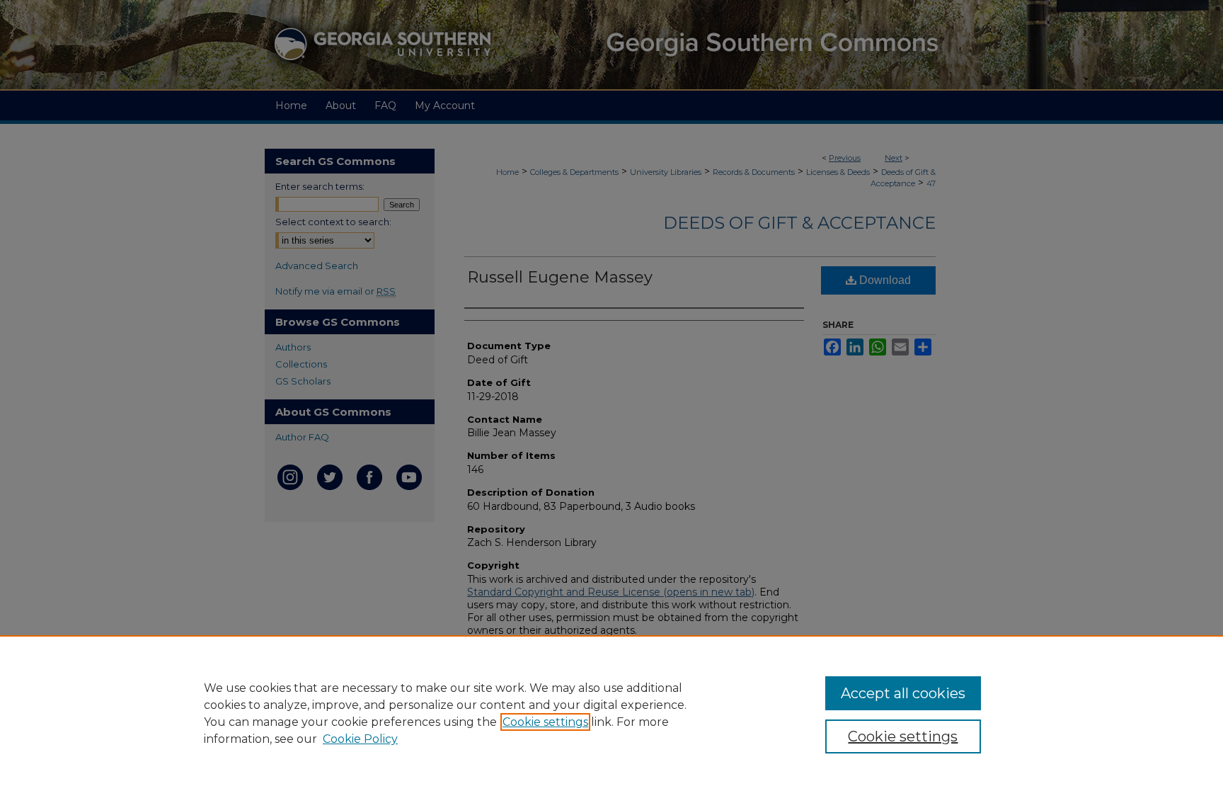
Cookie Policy (360, 739)
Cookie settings (545, 722)
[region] (611, 713)
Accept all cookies (903, 693)
